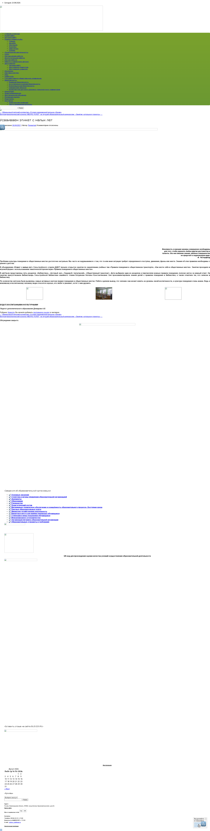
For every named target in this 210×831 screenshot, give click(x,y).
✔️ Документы (15, 499)
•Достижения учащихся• (18, 69)
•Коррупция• (9, 91)
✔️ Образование (16, 501)
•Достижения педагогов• (19, 67)
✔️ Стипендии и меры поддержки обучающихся (29, 516)
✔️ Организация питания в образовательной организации (33, 520)
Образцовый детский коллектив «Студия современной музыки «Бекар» (31, 112)
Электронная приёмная (11, 826)
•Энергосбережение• (12, 93)
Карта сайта (7, 808)
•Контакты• (8, 101)
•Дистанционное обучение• (15, 95)
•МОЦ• (6, 75)
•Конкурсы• (8, 71)
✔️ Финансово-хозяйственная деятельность (28, 511)
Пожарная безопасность (19, 82)
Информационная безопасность (21, 86)
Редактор (32, 125)
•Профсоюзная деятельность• (16, 52)
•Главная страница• (12, 34)
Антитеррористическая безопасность (24, 84)
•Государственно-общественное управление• (23, 78)
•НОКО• (6, 54)
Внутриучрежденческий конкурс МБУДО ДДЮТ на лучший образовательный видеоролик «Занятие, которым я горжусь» (51, 114)
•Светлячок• (13, 48)
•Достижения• (9, 63)
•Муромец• (13, 47)
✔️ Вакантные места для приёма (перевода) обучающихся (34, 514)
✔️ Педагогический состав (20, 505)
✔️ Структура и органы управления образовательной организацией (38, 497)
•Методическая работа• (13, 56)
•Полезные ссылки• (12, 97)
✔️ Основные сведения (19, 495)
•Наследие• (13, 45)
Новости (11, 312)
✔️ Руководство (16, 503)
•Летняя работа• (10, 60)
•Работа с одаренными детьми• (16, 61)
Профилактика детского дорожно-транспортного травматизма (34, 89)
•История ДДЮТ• (10, 37)
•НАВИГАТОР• (9, 76)
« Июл (7, 789)
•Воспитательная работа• (14, 58)
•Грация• (12, 41)
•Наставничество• (11, 73)
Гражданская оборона (17, 88)
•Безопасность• (10, 80)
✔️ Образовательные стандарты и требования (29, 522)
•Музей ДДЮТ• (9, 35)
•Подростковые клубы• (13, 39)
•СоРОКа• (12, 50)
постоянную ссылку (41, 312)
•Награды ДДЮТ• (15, 65)
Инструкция (107, 765)
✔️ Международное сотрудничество (25, 518)
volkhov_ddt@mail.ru (15, 822)
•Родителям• (9, 99)
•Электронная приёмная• (18, 102)
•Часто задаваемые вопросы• (20, 104)
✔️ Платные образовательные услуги (25, 509)
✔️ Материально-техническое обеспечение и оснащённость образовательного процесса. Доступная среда (55, 507)
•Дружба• (12, 43)
